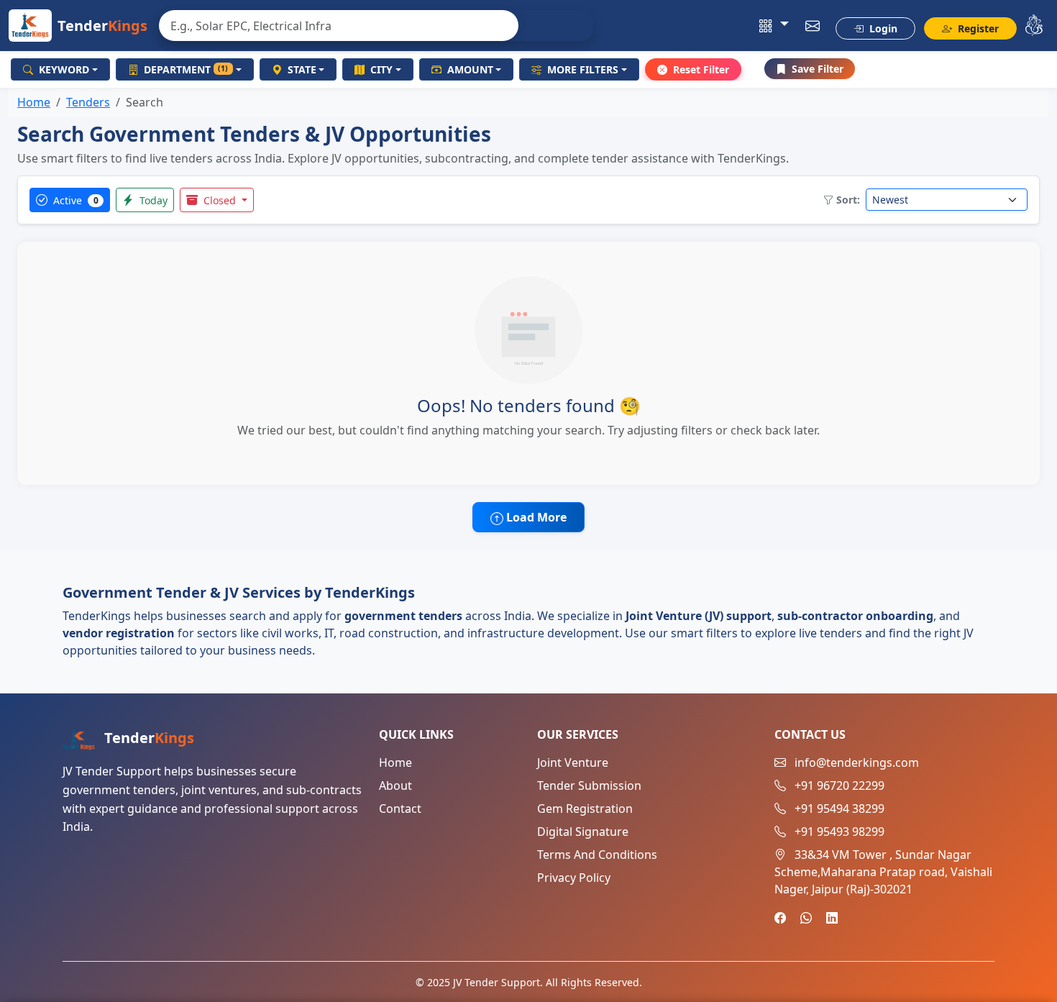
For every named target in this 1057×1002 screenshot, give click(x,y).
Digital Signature (582, 831)
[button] (774, 26)
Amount (470, 69)
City (381, 69)
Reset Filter (701, 69)
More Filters (582, 69)
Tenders (88, 102)
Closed (220, 200)
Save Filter (817, 69)
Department (186, 69)
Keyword (64, 69)
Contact (400, 808)
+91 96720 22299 (839, 785)
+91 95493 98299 (839, 831)
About (395, 785)
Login (881, 28)
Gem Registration (585, 808)
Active (74, 200)
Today (152, 200)
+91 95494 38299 (839, 808)
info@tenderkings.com (857, 762)
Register (977, 28)
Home (33, 102)
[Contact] (813, 26)
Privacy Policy (573, 877)
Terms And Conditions (597, 854)
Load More (535, 517)
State (302, 69)
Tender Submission (589, 785)
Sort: (848, 199)
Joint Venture (572, 762)
